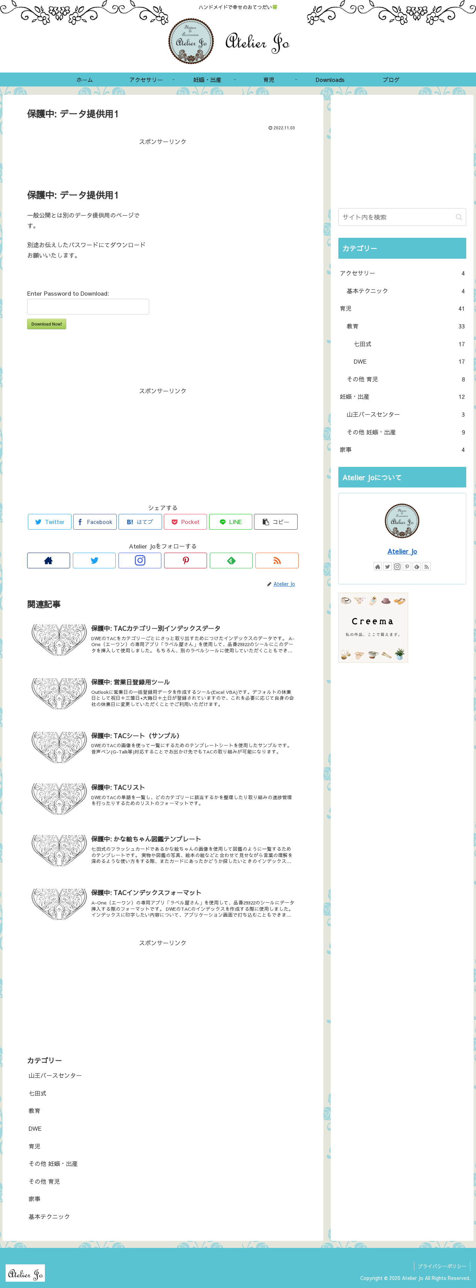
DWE (35, 1128)
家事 (34, 1199)
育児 (34, 1146)
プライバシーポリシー (442, 1266)
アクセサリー (402, 273)
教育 (34, 1110)
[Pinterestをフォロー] (185, 560)
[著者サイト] (48, 560)
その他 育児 (44, 1181)
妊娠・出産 (402, 396)
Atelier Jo (402, 550)
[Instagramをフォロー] (139, 560)
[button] (459, 217)
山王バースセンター (55, 1075)
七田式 (37, 1093)
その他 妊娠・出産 (53, 1163)
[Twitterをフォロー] (94, 560)
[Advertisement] (163, 162)
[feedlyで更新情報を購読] (231, 560)
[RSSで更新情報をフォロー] (276, 560)
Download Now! (46, 324)
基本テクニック (49, 1216)
